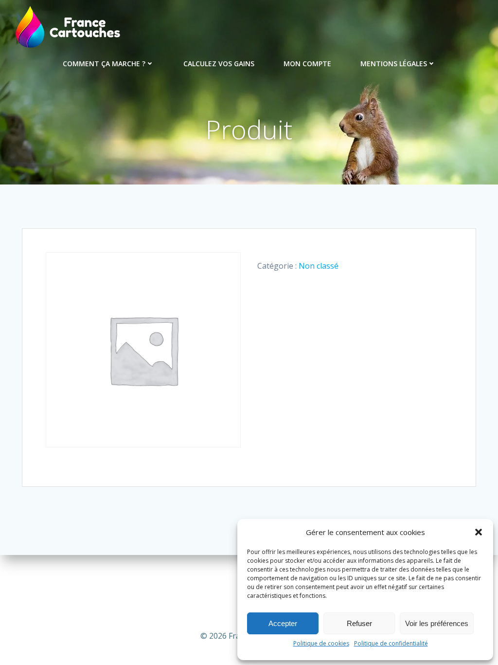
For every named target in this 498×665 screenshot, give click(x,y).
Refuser (359, 623)
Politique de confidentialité (391, 643)
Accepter (282, 623)
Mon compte (307, 63)
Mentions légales (393, 63)
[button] (478, 532)
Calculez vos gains (218, 63)
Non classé (318, 265)
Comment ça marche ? (104, 63)
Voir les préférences (436, 623)
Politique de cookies (321, 643)
